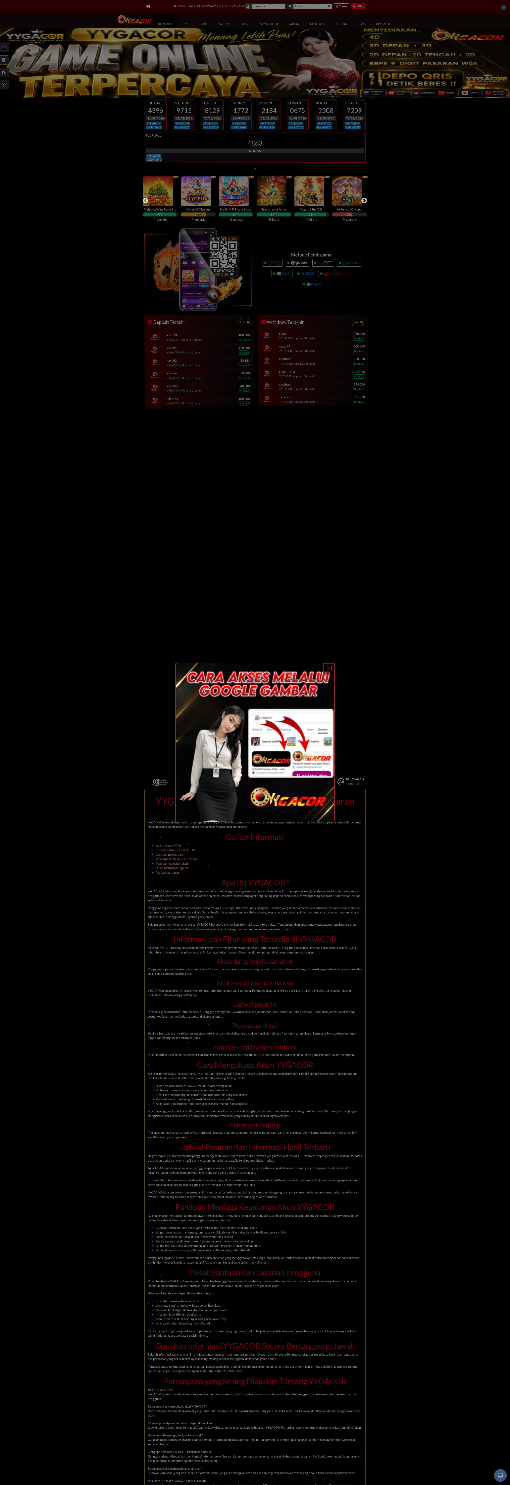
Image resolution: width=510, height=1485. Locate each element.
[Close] (328, 668)
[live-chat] (500, 1475)
